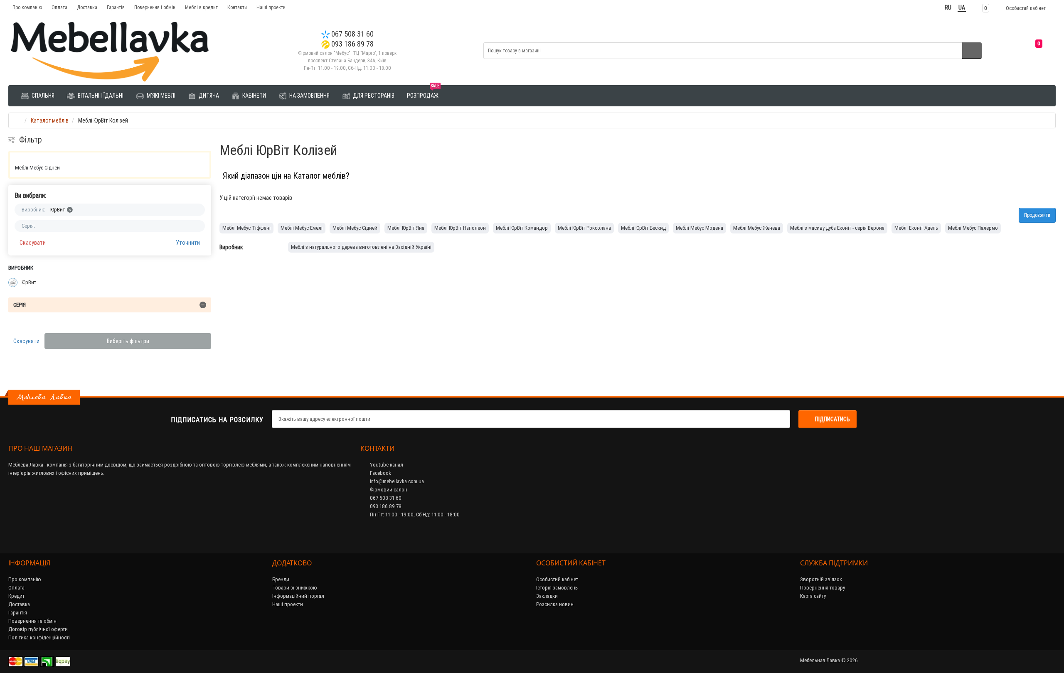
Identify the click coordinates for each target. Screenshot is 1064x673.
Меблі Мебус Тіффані (246, 227)
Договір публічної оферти (38, 629)
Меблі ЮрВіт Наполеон (460, 227)
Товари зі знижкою (294, 587)
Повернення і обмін (154, 7)
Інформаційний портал (298, 595)
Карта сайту (813, 595)
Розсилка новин (555, 604)
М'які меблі (160, 95)
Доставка (87, 7)
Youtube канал (386, 464)
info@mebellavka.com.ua (396, 481)
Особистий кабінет (557, 579)
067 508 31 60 (352, 34)
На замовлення (309, 95)
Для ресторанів (373, 95)
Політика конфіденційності (39, 637)
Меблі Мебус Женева (756, 227)
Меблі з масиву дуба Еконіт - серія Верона (837, 227)
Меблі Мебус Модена (699, 227)
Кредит (16, 595)
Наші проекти (271, 7)
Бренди (280, 579)
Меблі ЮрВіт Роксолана (584, 227)
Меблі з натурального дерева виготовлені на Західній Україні (361, 247)
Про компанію (27, 7)
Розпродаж (423, 92)
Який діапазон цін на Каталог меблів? (286, 175)
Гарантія (116, 7)
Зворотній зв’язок (821, 579)
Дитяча (208, 95)
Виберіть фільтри (128, 341)
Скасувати (33, 242)
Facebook (380, 473)
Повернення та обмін (32, 620)
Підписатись (832, 419)
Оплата (59, 7)
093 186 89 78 (352, 44)
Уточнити (188, 242)
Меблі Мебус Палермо (973, 227)
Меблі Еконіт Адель (916, 227)
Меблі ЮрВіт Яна (405, 227)
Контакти (237, 7)
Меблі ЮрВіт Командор (522, 227)
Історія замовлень (557, 587)
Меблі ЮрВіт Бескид (643, 227)
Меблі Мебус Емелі (302, 227)
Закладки (547, 595)
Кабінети (253, 95)
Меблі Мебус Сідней (37, 167)
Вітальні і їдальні (99, 95)
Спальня (42, 95)
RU (948, 7)
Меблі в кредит (201, 7)
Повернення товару (822, 587)
